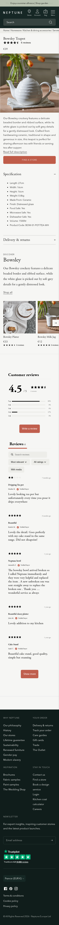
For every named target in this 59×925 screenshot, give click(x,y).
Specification (12, 174)
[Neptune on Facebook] (5, 889)
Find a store (39, 779)
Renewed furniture (13, 749)
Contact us (39, 774)
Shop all (7, 292)
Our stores (9, 735)
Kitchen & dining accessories (37, 30)
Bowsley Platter (11, 337)
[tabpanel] (29, 566)
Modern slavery (12, 759)
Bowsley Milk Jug (47, 337)
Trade (36, 745)
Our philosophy (12, 725)
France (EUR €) (13, 878)
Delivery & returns (16, 240)
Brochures (9, 774)
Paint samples (11, 784)
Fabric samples (11, 779)
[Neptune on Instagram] (16, 889)
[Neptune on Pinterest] (11, 889)
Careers (37, 809)
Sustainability (10, 745)
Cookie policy (10, 900)
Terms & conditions (13, 895)
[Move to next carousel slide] (55, 323)
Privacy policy (10, 906)
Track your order (42, 730)
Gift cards (38, 740)
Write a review (29, 428)
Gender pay (10, 754)
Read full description (15, 151)
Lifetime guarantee (14, 740)
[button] (29, 401)
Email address (13, 836)
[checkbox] (16, 470)
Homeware (16, 30)
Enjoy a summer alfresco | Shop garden (29, 3)
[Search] (50, 22)
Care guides (40, 735)
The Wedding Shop (14, 789)
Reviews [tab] (18, 444)
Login (36, 794)
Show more (29, 673)
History (7, 730)
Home (6, 30)
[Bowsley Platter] (19, 317)
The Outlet (39, 749)
